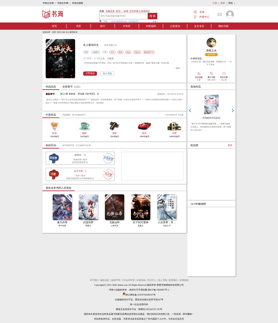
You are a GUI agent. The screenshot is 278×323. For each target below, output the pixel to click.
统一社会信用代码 (139, 304)
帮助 (230, 3)
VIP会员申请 (128, 280)
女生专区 (199, 26)
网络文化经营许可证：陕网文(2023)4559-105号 (139, 309)
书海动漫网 (77, 3)
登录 (222, 3)
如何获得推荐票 (79, 162)
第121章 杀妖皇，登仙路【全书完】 (78, 94)
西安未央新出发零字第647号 (149, 299)
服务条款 (104, 280)
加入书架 (107, 73)
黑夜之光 (211, 50)
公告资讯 (175, 26)
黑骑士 (88, 226)
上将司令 (114, 226)
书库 (78, 26)
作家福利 (151, 26)
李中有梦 (62, 226)
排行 (102, 26)
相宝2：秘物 (122, 11)
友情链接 (184, 280)
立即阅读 (90, 73)
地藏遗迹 (110, 11)
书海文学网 (62, 3)
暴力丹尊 (62, 222)
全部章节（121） (72, 86)
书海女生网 (48, 3)
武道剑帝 (88, 222)
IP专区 (126, 26)
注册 (215, 3)
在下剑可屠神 (140, 222)
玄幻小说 (61, 32)
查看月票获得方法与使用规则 (78, 178)
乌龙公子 (167, 226)
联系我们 (173, 280)
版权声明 (115, 280)
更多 (230, 145)
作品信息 (51, 86)
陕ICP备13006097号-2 (158, 290)
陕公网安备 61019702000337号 (141, 295)
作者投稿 (140, 280)
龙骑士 (141, 226)
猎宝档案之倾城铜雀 (140, 11)
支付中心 (151, 280)
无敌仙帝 (114, 222)
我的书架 (223, 26)
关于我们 (94, 280)
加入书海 (162, 280)
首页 (54, 26)
